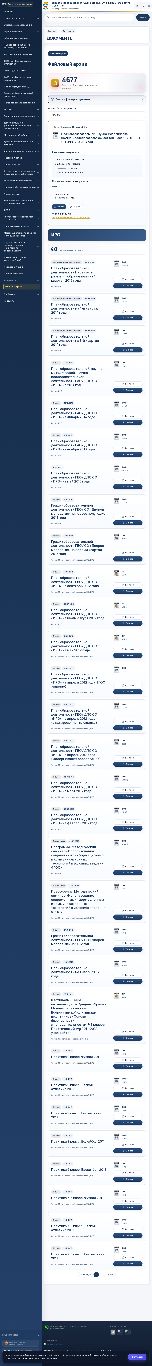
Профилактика (11, 194)
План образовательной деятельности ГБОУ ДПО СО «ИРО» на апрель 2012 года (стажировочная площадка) (74, 716)
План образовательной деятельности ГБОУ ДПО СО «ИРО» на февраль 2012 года (74, 819)
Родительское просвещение (19, 116)
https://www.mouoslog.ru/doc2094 (71, 217)
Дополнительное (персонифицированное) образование (17, 125)
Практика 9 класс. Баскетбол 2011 (78, 1169)
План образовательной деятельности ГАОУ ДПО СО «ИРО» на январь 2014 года (74, 413)
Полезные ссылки (13, 273)
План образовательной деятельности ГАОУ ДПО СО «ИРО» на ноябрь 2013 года (74, 445)
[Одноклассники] (128, 1332)
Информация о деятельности (20, 151)
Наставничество (13, 157)
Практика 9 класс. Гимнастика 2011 (76, 1115)
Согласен (137, 1356)
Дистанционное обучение (18, 54)
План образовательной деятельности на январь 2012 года (75, 972)
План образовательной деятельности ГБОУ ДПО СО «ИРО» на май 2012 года (74, 646)
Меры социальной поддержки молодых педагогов (20, 234)
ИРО (55, 186)
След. (111, 1274)
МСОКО (8, 109)
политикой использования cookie (40, 1358)
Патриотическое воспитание (19, 102)
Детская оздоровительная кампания (18, 143)
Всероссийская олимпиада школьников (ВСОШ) (18, 202)
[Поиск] (142, 5)
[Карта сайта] (148, 5)
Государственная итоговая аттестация (18, 218)
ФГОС (7, 210)
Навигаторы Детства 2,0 (17, 86)
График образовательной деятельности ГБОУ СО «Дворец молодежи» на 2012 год (77, 940)
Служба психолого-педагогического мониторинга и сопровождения (14, 246)
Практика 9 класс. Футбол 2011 (75, 1057)
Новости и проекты (14, 18)
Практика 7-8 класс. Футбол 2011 (77, 1198)
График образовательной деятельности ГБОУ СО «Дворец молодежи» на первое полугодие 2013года (78, 511)
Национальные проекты (17, 226)
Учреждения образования (18, 24)
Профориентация (13, 266)
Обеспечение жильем (16, 38)
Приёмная (9, 294)
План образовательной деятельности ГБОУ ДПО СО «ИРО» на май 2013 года (74, 477)
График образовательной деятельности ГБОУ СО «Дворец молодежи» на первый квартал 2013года (77, 547)
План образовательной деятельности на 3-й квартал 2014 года (75, 340)
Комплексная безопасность (19, 180)
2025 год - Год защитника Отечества (17, 62)
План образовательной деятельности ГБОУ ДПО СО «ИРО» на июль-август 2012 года (77, 614)
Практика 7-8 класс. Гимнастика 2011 (77, 1256)
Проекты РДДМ (12, 164)
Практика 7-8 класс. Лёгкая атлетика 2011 (73, 1228)
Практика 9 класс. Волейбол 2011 (78, 1141)
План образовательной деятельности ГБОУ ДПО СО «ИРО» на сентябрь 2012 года (75, 581)
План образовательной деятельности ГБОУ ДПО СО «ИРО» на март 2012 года (74, 787)
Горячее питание (13, 31)
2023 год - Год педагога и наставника (17, 78)
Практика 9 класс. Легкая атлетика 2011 (72, 1087)
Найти (143, 17)
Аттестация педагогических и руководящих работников (19, 172)
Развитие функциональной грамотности (18, 94)
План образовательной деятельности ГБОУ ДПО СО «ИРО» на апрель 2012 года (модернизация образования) (76, 752)
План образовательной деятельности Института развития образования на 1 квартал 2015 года (73, 274)
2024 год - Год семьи (15, 70)
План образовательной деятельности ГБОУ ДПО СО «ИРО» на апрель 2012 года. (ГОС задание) (78, 680)
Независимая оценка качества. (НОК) (15, 259)
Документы (10, 280)
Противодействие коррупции (20, 187)
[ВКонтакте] (120, 1332)
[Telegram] (113, 1332)
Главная (8, 11)
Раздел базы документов (62, 108)
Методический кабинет (17, 135)
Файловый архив (13, 286)
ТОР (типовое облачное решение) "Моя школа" (17, 46)
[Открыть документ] (55, 135)
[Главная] (136, 5)
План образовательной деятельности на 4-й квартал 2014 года (75, 308)
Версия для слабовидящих (20, 4)
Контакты (9, 300)
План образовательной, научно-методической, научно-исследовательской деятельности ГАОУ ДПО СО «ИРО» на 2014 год (100, 138)
